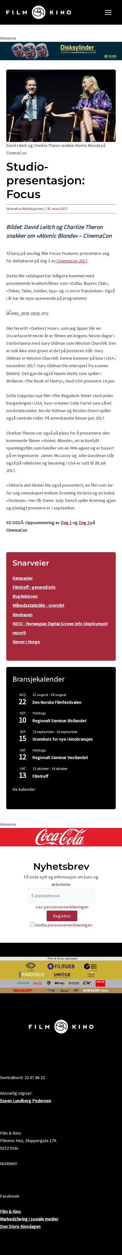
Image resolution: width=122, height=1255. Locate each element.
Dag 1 (66, 522)
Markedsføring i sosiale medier (29, 1219)
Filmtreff (40, 776)
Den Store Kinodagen (20, 1226)
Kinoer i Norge (26, 642)
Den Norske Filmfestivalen (57, 702)
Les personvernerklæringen (62, 907)
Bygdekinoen (25, 596)
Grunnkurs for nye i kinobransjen (63, 739)
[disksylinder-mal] (61, 50)
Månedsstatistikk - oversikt (38, 605)
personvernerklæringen (70, 925)
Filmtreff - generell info (34, 587)
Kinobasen (23, 614)
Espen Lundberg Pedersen (25, 1100)
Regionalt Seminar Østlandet (59, 720)
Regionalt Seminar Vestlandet (60, 757)
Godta (63, 925)
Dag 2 (84, 522)
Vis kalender (24, 789)
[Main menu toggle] (108, 12)
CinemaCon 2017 (71, 261)
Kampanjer (23, 578)
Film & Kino (10, 1211)
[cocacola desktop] (61, 836)
